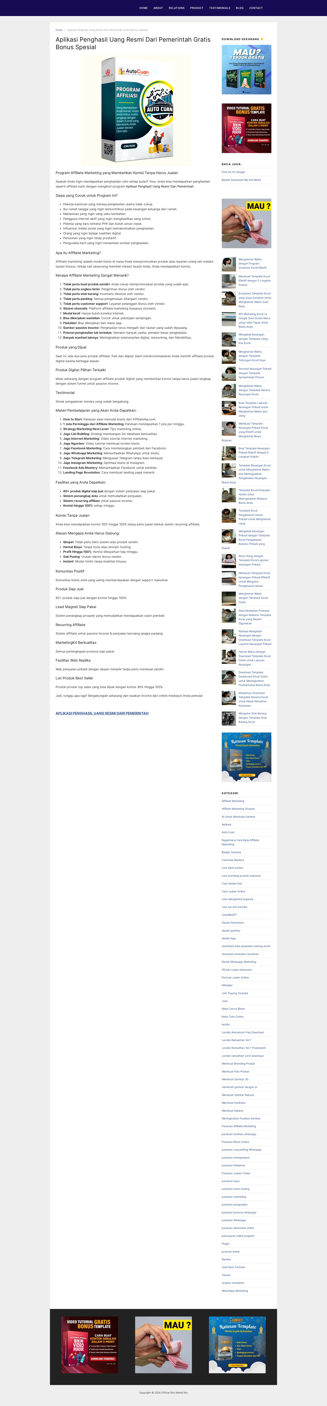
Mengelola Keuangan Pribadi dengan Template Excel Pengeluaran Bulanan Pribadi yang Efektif (246, 540)
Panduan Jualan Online (236, 1173)
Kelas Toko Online (233, 1016)
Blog (240, 7)
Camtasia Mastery (233, 860)
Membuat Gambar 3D (235, 1079)
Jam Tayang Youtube (235, 993)
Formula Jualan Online (235, 977)
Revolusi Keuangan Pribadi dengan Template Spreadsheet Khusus (255, 373)
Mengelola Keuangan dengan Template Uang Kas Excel (253, 339)
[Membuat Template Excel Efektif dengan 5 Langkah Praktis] (229, 282)
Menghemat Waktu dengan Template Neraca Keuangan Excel (254, 390)
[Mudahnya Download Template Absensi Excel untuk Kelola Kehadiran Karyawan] (229, 698)
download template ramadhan (240, 954)
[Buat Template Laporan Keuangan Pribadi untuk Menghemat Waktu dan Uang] (229, 408)
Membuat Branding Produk (238, 1063)
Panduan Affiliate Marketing (239, 1126)
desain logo (229, 938)
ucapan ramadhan (233, 1282)
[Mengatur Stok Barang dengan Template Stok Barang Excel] (229, 719)
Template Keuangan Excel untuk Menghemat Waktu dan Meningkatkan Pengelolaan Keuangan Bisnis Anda (246, 474)
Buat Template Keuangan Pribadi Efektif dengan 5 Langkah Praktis (254, 452)
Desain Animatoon (233, 922)
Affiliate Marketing (233, 801)
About (158, 7)
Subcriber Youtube (233, 1267)
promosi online (231, 1251)
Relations (177, 7)
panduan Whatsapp (234, 1220)
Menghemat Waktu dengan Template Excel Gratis (253, 598)
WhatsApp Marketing (235, 1290)
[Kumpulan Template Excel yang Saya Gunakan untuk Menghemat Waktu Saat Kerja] (229, 299)
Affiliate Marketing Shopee (238, 808)
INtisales (227, 985)
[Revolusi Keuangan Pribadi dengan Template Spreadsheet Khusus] (229, 374)
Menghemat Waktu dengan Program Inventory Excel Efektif (252, 263)
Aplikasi (226, 824)
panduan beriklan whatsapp (239, 1134)
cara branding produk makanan (241, 875)
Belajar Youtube (231, 852)
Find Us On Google (233, 171)
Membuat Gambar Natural (238, 1094)
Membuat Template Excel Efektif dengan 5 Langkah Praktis (255, 280)
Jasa (225, 1000)
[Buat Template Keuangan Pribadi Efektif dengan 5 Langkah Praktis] (229, 454)
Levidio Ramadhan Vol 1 (236, 1040)
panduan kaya (231, 1181)
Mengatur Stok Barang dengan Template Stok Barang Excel (253, 717)
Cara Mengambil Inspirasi (237, 899)
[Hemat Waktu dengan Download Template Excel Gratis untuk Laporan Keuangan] (229, 657)
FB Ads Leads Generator (237, 969)
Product (197, 7)
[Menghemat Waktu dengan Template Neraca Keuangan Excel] (229, 391)
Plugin (225, 1243)
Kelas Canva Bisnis (233, 1008)
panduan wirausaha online (238, 1227)
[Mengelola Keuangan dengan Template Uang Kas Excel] (229, 340)
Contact (256, 7)
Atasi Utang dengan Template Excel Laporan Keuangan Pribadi (254, 560)
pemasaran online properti (238, 1235)
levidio (226, 1024)
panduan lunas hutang (235, 1188)
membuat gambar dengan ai (239, 1087)
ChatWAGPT (229, 914)
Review (226, 1259)
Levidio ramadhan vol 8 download (243, 1055)
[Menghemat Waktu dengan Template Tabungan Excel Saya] (229, 357)
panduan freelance (233, 1165)
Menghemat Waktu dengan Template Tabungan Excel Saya (252, 356)
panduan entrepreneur (236, 1157)
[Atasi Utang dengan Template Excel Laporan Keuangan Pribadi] (229, 561)
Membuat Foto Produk (235, 1071)
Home (143, 7)
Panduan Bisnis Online (235, 1141)
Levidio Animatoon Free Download (243, 1032)
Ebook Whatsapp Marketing (239, 961)
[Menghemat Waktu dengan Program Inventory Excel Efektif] (229, 265)
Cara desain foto (232, 883)
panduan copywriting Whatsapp (242, 1149)
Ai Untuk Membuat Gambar (238, 816)
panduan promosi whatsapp (239, 1212)
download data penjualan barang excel (246, 946)
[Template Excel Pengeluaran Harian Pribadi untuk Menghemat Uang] (229, 516)
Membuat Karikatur (233, 1102)
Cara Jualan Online (233, 891)
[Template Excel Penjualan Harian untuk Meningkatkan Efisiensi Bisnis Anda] (229, 495)
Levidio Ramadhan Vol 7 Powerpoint (244, 1047)
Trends (226, 1275)
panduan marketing (234, 1196)
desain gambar (231, 930)
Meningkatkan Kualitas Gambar (241, 1118)
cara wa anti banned (234, 906)
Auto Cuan (228, 832)
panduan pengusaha (234, 1204)
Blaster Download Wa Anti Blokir (241, 179)
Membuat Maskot (232, 1110)
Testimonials (219, 7)
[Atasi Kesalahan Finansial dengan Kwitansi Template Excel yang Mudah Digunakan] (229, 616)
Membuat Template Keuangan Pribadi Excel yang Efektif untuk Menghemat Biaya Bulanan (245, 432)
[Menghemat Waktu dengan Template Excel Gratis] (229, 599)
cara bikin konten (232, 867)
